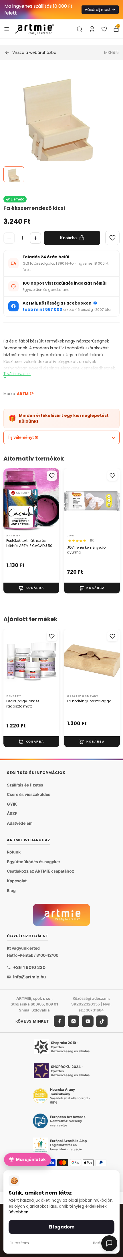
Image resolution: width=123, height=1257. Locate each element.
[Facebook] (59, 1021)
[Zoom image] (58, 125)
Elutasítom (19, 1242)
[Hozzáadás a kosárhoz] (31, 588)
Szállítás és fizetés (25, 784)
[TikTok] (102, 1021)
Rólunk (14, 852)
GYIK (12, 804)
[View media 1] (13, 174)
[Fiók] (92, 29)
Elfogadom (61, 1227)
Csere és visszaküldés (28, 794)
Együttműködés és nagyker (33, 861)
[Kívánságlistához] (52, 476)
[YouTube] (88, 1021)
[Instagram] (73, 1021)
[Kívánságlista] (104, 29)
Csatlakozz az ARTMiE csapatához (40, 871)
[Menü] (6, 28)
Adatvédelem (20, 823)
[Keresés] (79, 29)
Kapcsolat (17, 880)
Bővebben (18, 1212)
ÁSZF (12, 813)
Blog (11, 890)
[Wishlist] (112, 238)
